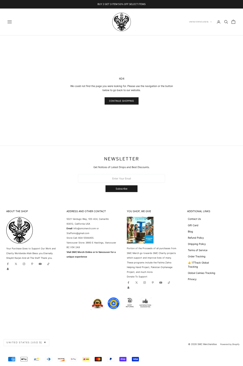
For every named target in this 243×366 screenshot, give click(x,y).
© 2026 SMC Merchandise (202, 344)
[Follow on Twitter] (16, 264)
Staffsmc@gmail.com (78, 233)
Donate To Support (137, 276)
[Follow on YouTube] (40, 264)
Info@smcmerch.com (84, 228)
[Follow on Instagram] (24, 264)
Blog (190, 231)
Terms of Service (197, 250)
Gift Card (193, 225)
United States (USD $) (26, 342)
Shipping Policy (197, 243)
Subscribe (121, 188)
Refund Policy (196, 237)
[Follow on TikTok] (48, 264)
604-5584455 (86, 238)
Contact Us (194, 218)
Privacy (192, 279)
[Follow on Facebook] (7, 264)
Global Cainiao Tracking (201, 272)
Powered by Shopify (229, 344)
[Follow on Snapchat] (7, 268)
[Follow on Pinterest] (32, 264)
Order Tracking (196, 256)
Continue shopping (121, 100)
